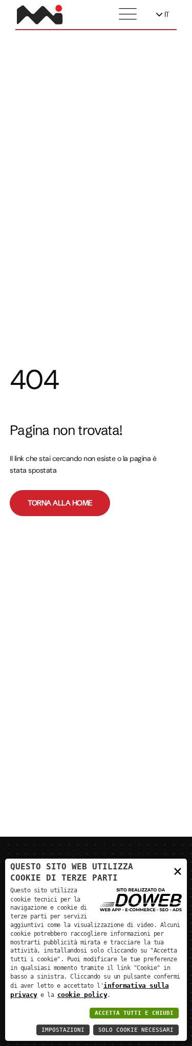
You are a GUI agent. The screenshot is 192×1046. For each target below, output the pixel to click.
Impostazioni (62, 1030)
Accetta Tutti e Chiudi (134, 1013)
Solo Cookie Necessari (136, 1030)
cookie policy (82, 995)
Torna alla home (60, 502)
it (165, 14)
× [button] (177, 871)
